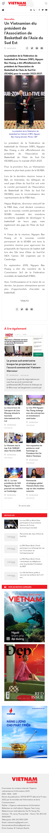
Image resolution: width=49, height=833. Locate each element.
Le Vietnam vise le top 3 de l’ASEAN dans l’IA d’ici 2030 (12, 448)
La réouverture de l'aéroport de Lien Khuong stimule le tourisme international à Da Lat (12, 414)
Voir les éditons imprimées (20, 587)
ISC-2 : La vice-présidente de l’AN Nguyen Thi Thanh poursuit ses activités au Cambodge (13, 485)
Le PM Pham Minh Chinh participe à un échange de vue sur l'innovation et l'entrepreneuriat (32, 549)
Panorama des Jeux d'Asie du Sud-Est (31, 534)
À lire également (15, 328)
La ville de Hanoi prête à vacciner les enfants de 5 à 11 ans (31, 575)
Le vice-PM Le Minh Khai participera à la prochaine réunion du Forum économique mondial (30, 524)
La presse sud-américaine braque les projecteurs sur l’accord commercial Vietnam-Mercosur (24, 365)
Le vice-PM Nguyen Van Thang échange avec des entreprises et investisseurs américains (35, 412)
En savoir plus (24, 505)
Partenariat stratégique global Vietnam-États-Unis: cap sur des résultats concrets (35, 485)
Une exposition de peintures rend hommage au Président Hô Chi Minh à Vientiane (34, 450)
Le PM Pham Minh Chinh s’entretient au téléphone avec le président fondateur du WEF (31, 563)
